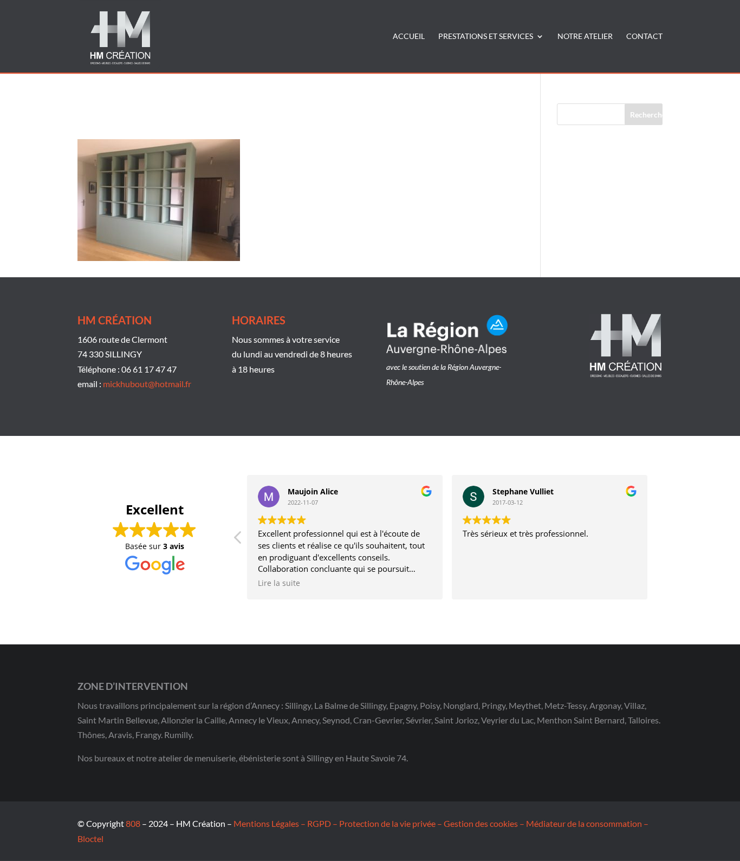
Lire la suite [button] (279, 583)
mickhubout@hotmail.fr (147, 384)
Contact (644, 36)
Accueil (409, 36)
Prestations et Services (485, 36)
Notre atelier (585, 36)
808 (133, 823)
